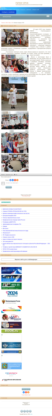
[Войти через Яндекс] (15, 180)
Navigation (7, 16)
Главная (3, 22)
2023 (7, 22)
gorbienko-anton (10, 174)
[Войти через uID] (10, 180)
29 (12, 22)
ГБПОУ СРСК (22, 3)
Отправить (8, 187)
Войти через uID (26, 389)
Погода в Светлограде (6, 202)
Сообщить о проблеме (8, 12)
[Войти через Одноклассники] (17, 180)
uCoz (31, 414)
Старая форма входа (26, 394)
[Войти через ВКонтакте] (13, 180)
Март (10, 22)
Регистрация (24, 195)
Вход (29, 195)
